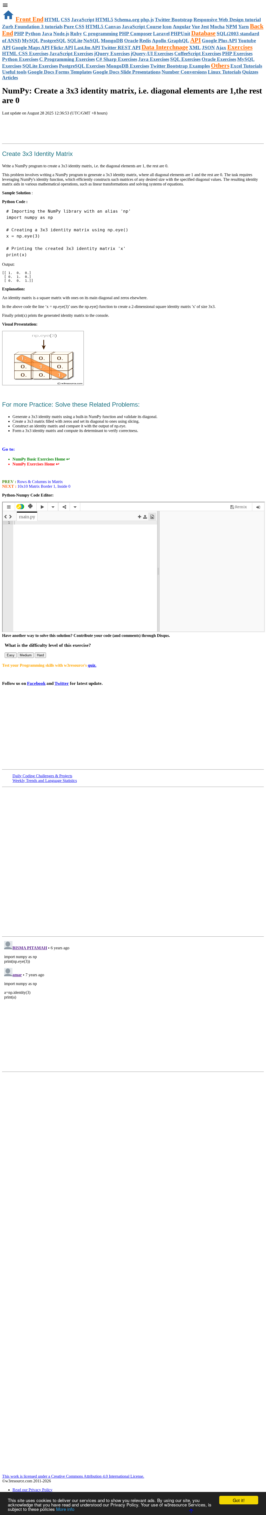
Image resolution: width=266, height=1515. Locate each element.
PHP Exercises (237, 53)
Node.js (61, 33)
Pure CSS (74, 26)
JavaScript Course (141, 26)
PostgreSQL (53, 40)
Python (33, 33)
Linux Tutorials (224, 72)
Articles (10, 77)
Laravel (161, 33)
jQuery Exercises (112, 53)
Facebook (36, 683)
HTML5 (104, 19)
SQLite (74, 40)
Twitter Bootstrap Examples (180, 66)
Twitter (62, 683)
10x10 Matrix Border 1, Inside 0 (43, 486)
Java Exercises (153, 59)
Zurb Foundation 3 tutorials (32, 26)
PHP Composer (135, 33)
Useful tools (14, 72)
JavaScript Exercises (71, 53)
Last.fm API (87, 47)
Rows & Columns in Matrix (39, 481)
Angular (182, 26)
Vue (196, 26)
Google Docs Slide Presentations (127, 72)
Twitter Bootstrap (173, 19)
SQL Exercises (185, 59)
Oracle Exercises (219, 59)
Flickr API (62, 47)
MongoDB (112, 40)
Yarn (243, 26)
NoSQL (91, 40)
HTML (52, 19)
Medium (26, 655)
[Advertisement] (63, 130)
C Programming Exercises (67, 59)
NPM (231, 26)
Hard (40, 655)
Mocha (217, 26)
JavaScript (82, 19)
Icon (167, 26)
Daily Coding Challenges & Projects (42, 776)
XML (195, 47)
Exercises (239, 47)
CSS (65, 19)
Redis (145, 40)
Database (203, 33)
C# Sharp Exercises (116, 59)
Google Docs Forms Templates (60, 72)
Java (47, 33)
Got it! (239, 1500)
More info (65, 1509)
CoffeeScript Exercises (197, 53)
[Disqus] (133, 1003)
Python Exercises (20, 59)
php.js (147, 19)
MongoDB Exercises (127, 66)
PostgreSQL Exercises (82, 66)
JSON (208, 47)
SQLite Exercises (40, 66)
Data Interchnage (165, 47)
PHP (19, 33)
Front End (29, 19)
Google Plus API (219, 40)
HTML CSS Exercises (25, 53)
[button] (133, 5)
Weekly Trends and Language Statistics (44, 780)
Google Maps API (31, 47)
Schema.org (126, 19)
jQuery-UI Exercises (152, 53)
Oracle (131, 40)
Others (220, 65)
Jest (205, 26)
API (195, 40)
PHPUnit (180, 33)
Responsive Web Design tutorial (227, 19)
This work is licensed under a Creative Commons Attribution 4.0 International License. (73, 1476)
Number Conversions (184, 72)
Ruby (76, 33)
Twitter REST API (121, 47)
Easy (11, 655)
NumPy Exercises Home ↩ (35, 464)
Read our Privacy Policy (32, 1490)
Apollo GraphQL (170, 40)
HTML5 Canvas (103, 26)
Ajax (221, 47)
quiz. (92, 665)
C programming (100, 33)
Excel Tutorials (246, 66)
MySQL (30, 40)
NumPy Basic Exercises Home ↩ (41, 459)
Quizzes (250, 72)
